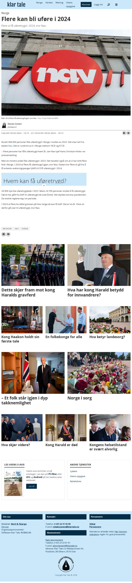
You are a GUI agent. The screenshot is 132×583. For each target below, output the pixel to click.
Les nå (31, 486)
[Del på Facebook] (124, 133)
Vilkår (92, 524)
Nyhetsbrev (75, 481)
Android (38, 477)
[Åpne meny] (116, 4)
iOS (28, 477)
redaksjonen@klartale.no (66, 526)
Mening (59, 2)
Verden (49, 2)
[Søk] (108, 4)
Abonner (86, 4)
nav (17, 228)
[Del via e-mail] (128, 133)
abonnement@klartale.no (65, 545)
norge (25, 228)
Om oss (5, 526)
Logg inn (98, 4)
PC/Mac (52, 474)
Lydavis (73, 471)
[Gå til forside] (16, 4)
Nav (10, 145)
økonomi (7, 228)
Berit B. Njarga (19, 524)
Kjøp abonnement (54, 540)
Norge (39, 2)
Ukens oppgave (77, 476)
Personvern (95, 526)
